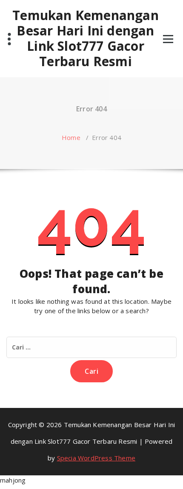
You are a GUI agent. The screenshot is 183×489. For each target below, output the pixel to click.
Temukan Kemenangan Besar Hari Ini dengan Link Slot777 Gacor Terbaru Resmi (85, 38)
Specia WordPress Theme (96, 458)
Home (71, 137)
